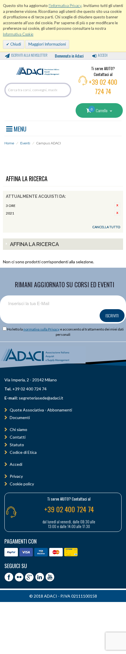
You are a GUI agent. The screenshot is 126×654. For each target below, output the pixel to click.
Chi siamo (18, 429)
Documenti (20, 417)
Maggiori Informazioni (47, 44)
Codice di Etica (23, 452)
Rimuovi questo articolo (117, 205)
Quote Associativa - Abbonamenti (41, 409)
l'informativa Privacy (65, 5)
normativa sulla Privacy (41, 329)
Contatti (17, 437)
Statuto (17, 444)
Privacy (16, 476)
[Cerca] (65, 90)
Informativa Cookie (18, 34)
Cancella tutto (106, 227)
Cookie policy (22, 483)
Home (9, 143)
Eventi (25, 143)
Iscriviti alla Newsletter (29, 55)
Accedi (103, 55)
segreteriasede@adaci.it (41, 397)
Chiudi (15, 44)
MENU (19, 128)
